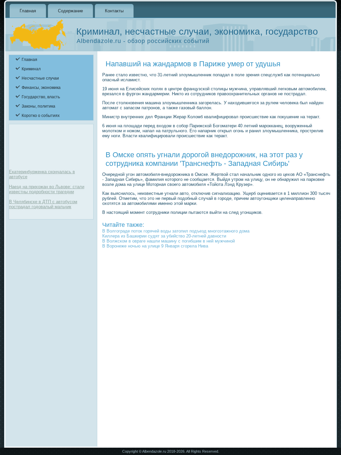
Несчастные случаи (40, 78)
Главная (28, 10)
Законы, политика (38, 106)
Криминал (31, 69)
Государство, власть (41, 97)
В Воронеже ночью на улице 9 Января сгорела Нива (155, 245)
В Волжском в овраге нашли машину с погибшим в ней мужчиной (168, 240)
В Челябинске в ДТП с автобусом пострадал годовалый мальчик (43, 204)
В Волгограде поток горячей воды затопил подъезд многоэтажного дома (175, 230)
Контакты (114, 10)
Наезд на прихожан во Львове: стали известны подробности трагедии (46, 189)
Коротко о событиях (41, 115)
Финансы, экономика (41, 87)
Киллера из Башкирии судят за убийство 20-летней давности (164, 235)
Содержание (70, 10)
